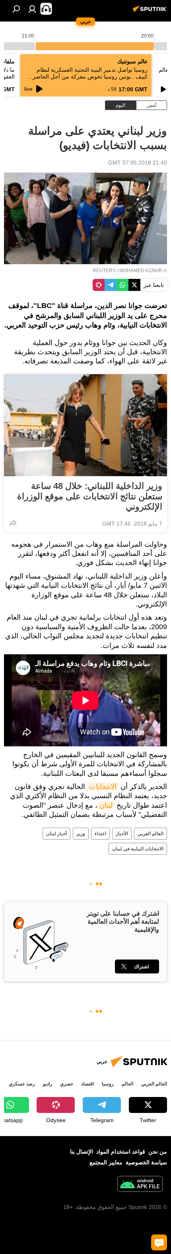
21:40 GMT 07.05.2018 (137, 162)
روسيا (108, 1084)
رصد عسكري (22, 1084)
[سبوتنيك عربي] (151, 12)
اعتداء (100, 833)
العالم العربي (150, 833)
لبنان (106, 805)
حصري (66, 1084)
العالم (127, 1084)
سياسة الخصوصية (146, 1162)
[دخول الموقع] (32, 9)
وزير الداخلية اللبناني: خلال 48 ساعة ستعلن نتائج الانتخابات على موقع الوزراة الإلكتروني (89, 496)
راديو (47, 1084)
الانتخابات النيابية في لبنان (137, 849)
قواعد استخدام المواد (120, 1151)
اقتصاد (87, 1084)
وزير (80, 833)
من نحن (157, 1151)
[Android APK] (140, 1185)
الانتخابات (103, 787)
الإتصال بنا (81, 1151)
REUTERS (104, 270)
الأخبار (122, 833)
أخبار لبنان (56, 833)
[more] (13, 523)
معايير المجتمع (105, 1162)
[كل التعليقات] (159, 1242)
